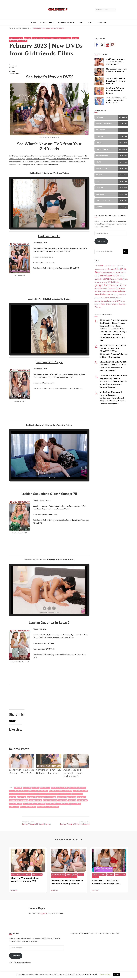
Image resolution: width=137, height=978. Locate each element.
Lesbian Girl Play (35, 800)
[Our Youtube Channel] (107, 44)
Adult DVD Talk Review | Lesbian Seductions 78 (72, 773)
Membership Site (66, 23)
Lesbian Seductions (50, 800)
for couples (97, 282)
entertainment (106, 276)
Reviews (95, 877)
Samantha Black (63, 803)
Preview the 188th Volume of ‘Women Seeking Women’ (67, 882)
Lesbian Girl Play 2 (49, 362)
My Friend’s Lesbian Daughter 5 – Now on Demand (116, 81)
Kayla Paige (61, 797)
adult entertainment (99, 269)
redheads (102, 298)
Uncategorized (15, 40)
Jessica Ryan (41, 797)
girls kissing (98, 288)
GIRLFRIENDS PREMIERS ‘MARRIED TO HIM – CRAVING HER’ (112, 348)
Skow (22, 807)
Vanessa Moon (42, 807)
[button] (44, 222)
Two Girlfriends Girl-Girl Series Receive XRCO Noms (116, 100)
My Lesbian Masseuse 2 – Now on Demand (116, 70)
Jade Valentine (66, 794)
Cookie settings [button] (105, 975)
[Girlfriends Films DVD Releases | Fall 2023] (48, 761)
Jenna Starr (21, 797)
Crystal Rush (42, 791)
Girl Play (34, 794)
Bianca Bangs (22, 791)
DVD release (14, 794)
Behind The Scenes (16, 38)
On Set (68, 38)
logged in (43, 913)
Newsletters (47, 23)
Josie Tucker (51, 797)
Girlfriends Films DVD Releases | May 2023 (21, 771)
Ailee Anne (17, 787)
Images (34, 38)
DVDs (81, 23)
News (52, 38)
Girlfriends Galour (13, 67)
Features (27, 38)
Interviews (120, 288)
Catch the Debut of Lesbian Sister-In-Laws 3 (115, 91)
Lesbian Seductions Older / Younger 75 (49, 494)
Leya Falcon (63, 800)
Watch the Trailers (61, 173)
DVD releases (24, 794)
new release (119, 291)
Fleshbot (112, 279)
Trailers (75, 38)
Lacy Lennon (71, 797)
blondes (104, 273)
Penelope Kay (40, 803)
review (108, 298)
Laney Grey (81, 797)
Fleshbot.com (122, 279)
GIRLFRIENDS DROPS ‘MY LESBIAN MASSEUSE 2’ (113, 363)
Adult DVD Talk (109, 266)
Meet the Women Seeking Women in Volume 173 (25, 879)
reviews (114, 297)
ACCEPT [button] (116, 975)
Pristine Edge (51, 803)
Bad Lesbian (73, 787)
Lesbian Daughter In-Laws (19, 800)
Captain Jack (119, 273)
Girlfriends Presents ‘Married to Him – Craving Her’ (115, 62)
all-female (27, 787)
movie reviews (107, 291)
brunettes (110, 273)
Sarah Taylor (75, 803)
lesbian (97, 291)
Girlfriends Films (53, 794)
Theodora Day (31, 807)
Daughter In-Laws (55, 791)
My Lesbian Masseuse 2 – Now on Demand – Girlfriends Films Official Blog (111, 396)
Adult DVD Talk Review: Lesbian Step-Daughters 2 (106, 882)
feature (97, 279)
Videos (24, 40)
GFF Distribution (113, 282)
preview (97, 298)
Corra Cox (32, 791)
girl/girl (42, 794)
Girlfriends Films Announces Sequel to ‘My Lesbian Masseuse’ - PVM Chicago (113, 378)
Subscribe (101, 241)
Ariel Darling (44, 787)
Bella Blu (13, 791)
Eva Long (122, 276)
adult (100, 265)
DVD (86, 791)
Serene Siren (14, 807)
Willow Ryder (53, 807)
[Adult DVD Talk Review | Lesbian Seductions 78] (76, 761)
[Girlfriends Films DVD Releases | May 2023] (21, 761)
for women (104, 282)
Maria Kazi (72, 800)
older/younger (29, 803)
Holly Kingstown (109, 288)
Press (123, 874)
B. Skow (64, 787)
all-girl (35, 787)
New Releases (43, 38)
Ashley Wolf (55, 787)
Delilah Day (68, 791)
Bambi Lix (82, 787)
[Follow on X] (102, 44)
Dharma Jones (78, 791)
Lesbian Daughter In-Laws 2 (49, 623)
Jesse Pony (31, 797)
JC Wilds (12, 797)
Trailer (103, 304)
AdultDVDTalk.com (120, 266)
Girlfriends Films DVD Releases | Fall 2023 (48, 771)
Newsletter (60, 38)
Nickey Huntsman (16, 803)
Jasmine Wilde (77, 794)
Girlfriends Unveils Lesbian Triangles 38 (112, 402)
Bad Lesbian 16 (49, 236)
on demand (122, 295)
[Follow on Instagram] (112, 44)
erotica (116, 275)
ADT (96, 266)
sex (113, 301)
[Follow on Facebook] (96, 44)
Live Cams (101, 23)
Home (33, 23)
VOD (90, 23)
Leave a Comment (15, 73)
